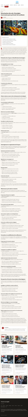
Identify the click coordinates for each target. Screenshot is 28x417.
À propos (2, 6)
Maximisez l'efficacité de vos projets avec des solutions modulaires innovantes (20, 365)
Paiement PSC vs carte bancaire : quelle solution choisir (19, 346)
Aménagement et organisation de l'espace (8, 41)
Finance (13, 405)
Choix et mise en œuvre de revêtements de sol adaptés (9, 40)
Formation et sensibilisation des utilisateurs (8, 43)
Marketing (10, 405)
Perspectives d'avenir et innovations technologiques (9, 44)
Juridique (7, 405)
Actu (1, 405)
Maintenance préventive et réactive (7, 42)
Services (2, 11)
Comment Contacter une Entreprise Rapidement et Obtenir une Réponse (6, 386)
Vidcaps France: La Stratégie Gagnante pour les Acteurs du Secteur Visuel (20, 386)
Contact (6, 6)
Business (4, 405)
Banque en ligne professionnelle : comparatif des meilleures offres (7, 346)
